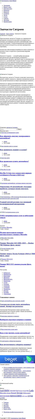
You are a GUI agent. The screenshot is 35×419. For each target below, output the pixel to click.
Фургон (6, 290)
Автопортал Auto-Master (18, 418)
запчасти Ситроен (12, 127)
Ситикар (6, 284)
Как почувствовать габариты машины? (15, 344)
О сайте (6, 404)
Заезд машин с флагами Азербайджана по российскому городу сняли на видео (16, 376)
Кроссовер (7, 276)
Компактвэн (7, 274)
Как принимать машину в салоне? (13, 150)
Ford (17, 391)
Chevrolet (12, 390)
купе (23, 396)
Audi (2, 391)
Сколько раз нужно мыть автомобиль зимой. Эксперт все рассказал (15, 305)
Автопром (7, 5)
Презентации (8, 21)
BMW (6, 390)
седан (30, 395)
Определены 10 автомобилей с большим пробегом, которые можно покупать (15, 188)
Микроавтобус (8, 279)
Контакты (7, 407)
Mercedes (3, 393)
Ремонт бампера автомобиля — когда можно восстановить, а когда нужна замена (17, 371)
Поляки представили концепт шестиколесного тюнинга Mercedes (13, 233)
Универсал (7, 289)
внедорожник (5, 396)
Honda (20, 390)
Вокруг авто (7, 7)
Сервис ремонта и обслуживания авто (15, 374)
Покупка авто (8, 8)
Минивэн (6, 277)
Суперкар (7, 287)
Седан (5, 282)
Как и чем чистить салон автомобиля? (15, 333)
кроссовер (16, 395)
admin (5, 141)
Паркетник (7, 281)
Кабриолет (7, 273)
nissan (9, 393)
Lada (31, 390)
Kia (28, 391)
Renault (13, 393)
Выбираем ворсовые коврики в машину (15, 320)
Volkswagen (27, 393)
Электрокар (7, 294)
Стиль (5, 17)
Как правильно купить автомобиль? (14, 161)
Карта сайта (7, 409)
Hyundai (24, 390)
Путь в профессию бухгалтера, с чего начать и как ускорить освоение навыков (19, 368)
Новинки (6, 10)
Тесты (5, 15)
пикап (26, 396)
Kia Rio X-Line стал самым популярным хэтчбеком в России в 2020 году (16, 174)
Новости (6, 12)
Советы (6, 18)
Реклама (6, 405)
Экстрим (6, 20)
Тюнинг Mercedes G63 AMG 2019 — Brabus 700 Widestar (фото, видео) (17, 244)
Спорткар (7, 286)
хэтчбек (2, 398)
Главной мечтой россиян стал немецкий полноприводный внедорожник (15, 203)
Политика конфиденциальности (13, 412)
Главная (6, 402)
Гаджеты (6, 13)
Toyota (19, 393)
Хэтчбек (6, 292)
